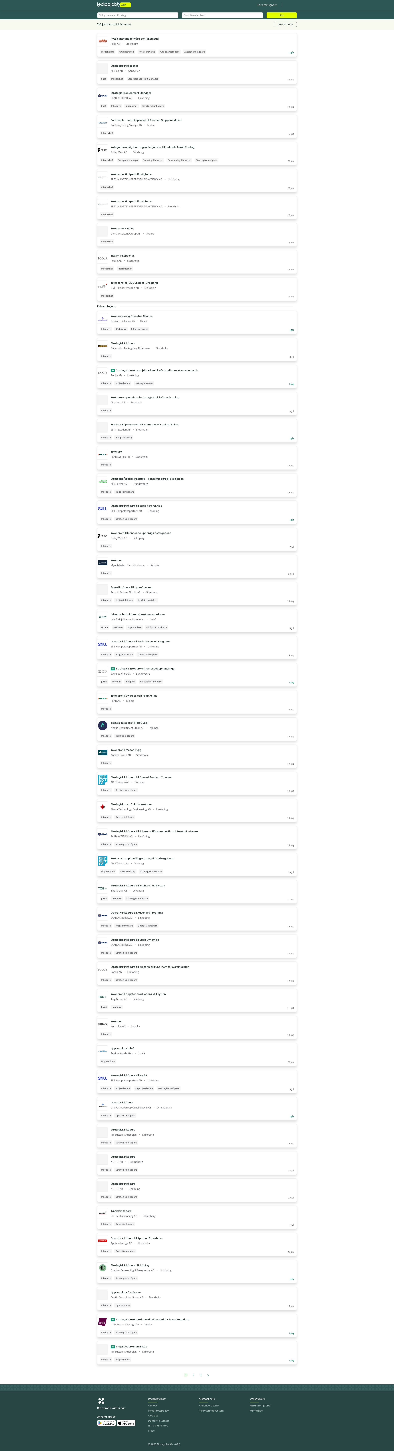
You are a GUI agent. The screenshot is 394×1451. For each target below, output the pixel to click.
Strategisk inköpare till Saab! (129, 1075)
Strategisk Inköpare (123, 1157)
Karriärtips (256, 1410)
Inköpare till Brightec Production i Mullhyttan (138, 994)
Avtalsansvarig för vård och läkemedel (135, 39)
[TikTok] (118, 1444)
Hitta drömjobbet (260, 1405)
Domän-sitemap (158, 1420)
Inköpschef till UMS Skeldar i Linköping (134, 283)
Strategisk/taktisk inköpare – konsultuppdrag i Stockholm (147, 479)
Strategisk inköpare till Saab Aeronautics (136, 506)
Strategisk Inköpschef (124, 66)
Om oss (153, 1405)
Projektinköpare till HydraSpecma (131, 587)
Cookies (153, 1415)
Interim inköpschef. (123, 255)
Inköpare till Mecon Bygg (126, 750)
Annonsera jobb (209, 1405)
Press (151, 1431)
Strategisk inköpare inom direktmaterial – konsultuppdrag (150, 1319)
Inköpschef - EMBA (122, 228)
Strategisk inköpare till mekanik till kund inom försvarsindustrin (150, 967)
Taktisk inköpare (121, 1211)
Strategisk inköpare (123, 343)
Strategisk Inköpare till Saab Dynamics (135, 940)
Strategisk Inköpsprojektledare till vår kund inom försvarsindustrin (155, 370)
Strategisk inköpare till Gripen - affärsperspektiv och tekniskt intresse (154, 831)
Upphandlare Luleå (122, 1048)
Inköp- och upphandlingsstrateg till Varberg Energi (142, 858)
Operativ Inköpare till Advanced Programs (137, 912)
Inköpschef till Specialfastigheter (131, 174)
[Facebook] (112, 1444)
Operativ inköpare (122, 1102)
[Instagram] (99, 1444)
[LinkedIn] (105, 1444)
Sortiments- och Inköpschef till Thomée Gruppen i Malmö (146, 120)
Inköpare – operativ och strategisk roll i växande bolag (145, 397)
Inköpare (116, 451)
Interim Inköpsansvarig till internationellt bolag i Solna (144, 424)
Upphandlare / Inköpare (126, 1292)
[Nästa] (208, 1375)
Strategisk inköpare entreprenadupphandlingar (143, 668)
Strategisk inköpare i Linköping (130, 1265)
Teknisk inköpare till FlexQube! (129, 723)
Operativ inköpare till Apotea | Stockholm (137, 1238)
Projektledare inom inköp (129, 1346)
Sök (281, 15)
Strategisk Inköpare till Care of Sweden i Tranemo (142, 777)
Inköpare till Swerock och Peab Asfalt (134, 696)
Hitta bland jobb (158, 1425)
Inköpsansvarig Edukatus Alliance (132, 316)
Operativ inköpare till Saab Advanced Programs (140, 641)
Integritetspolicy (158, 1410)
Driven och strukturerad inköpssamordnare (138, 614)
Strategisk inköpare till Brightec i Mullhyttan (138, 885)
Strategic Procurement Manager (131, 93)
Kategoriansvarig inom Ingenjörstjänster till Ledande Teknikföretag (152, 147)
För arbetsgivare (267, 5)
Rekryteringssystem (211, 1410)
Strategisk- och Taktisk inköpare (131, 804)
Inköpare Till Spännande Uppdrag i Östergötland (141, 533)
